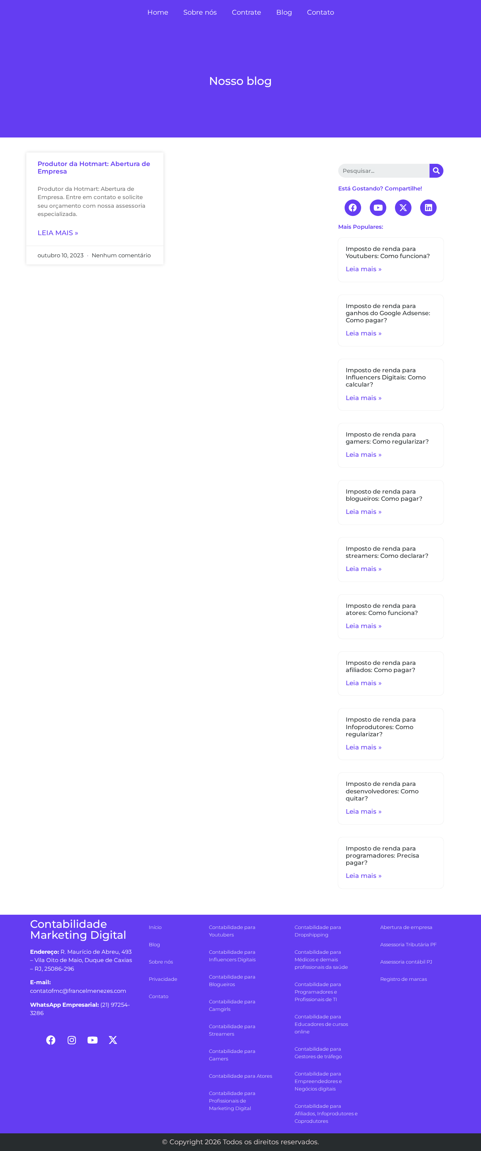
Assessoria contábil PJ (406, 962)
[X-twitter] (403, 207)
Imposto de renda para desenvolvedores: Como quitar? (382, 791)
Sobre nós (200, 12)
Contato (320, 12)
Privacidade (163, 979)
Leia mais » (58, 233)
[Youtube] (378, 207)
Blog (284, 12)
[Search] (436, 171)
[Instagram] (71, 1039)
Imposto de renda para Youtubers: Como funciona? (388, 252)
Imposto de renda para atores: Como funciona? (382, 609)
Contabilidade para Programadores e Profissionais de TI (318, 991)
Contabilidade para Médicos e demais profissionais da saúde (321, 959)
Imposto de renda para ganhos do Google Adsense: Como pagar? (388, 313)
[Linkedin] (428, 207)
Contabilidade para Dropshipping (318, 931)
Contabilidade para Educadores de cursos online (321, 1024)
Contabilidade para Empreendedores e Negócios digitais (318, 1081)
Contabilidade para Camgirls (232, 1005)
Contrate (246, 12)
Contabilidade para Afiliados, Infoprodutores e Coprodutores (326, 1113)
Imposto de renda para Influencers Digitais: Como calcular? (386, 377)
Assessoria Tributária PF (408, 944)
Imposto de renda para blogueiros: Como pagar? (384, 495)
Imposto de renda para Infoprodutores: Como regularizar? (381, 726)
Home (157, 12)
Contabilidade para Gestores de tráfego (318, 1052)
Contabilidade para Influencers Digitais (232, 955)
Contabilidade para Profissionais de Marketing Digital (232, 1100)
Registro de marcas (403, 979)
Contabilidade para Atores (240, 1076)
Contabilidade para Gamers (232, 1055)
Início (155, 927)
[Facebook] (353, 207)
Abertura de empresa (406, 927)
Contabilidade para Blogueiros (232, 980)
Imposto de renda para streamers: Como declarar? (387, 552)
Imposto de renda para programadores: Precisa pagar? (382, 855)
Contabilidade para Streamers (232, 1030)
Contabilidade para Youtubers (232, 931)
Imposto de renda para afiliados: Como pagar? (381, 666)
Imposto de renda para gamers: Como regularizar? (387, 438)
